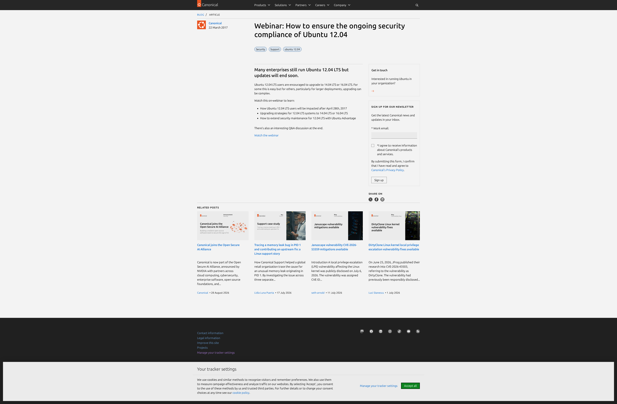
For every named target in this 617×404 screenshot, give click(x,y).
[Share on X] (371, 200)
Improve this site (208, 342)
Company (340, 5)
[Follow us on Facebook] (370, 332)
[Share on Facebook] (377, 200)
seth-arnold (317, 292)
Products (260, 5)
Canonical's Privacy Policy (387, 170)
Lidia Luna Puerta (264, 292)
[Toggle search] (417, 5)
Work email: (381, 128)
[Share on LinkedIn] (382, 200)
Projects (202, 347)
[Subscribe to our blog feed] (417, 332)
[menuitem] (261, 5)
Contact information (210, 333)
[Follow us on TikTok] (398, 332)
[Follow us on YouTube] (408, 332)
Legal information (208, 338)
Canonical (215, 23)
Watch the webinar (266, 135)
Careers (320, 5)
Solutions (281, 5)
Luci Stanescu (376, 292)
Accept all (410, 385)
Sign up (379, 180)
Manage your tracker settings (216, 352)
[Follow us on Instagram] (389, 332)
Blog (200, 14)
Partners (301, 5)
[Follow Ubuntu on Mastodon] (361, 332)
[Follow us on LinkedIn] (380, 332)
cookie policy (240, 392)
